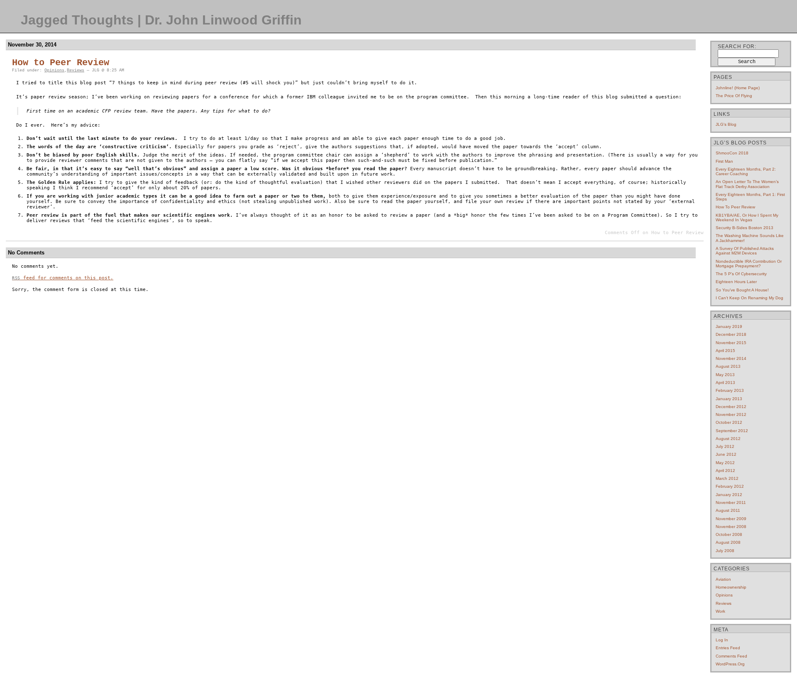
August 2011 (728, 510)
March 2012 (727, 478)
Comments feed (731, 656)
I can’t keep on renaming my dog (749, 298)
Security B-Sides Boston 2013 (744, 227)
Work (720, 611)
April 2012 (725, 470)
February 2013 (730, 390)
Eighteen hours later (736, 281)
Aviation (723, 579)
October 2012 (729, 422)
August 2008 (728, 542)
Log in (722, 640)
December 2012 (731, 406)
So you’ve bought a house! (742, 290)
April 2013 (725, 382)
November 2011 (731, 502)
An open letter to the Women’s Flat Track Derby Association (747, 183)
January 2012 (729, 494)
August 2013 (728, 366)
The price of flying (734, 95)
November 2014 (731, 358)
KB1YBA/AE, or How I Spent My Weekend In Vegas (747, 217)
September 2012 (732, 430)
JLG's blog (726, 124)
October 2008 (729, 534)
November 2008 (731, 526)
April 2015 (725, 350)
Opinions (54, 70)
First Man (724, 161)
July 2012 (725, 446)
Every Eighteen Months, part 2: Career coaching (746, 171)
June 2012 (726, 454)
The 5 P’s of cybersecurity (741, 273)
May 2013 (725, 374)
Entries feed (728, 647)
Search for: (737, 46)
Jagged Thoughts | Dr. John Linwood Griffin (161, 19)
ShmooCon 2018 (732, 153)
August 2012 (728, 438)
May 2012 (725, 462)
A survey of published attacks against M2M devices (745, 250)
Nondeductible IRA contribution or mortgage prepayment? (749, 263)
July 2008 (725, 550)
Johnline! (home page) (738, 88)
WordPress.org (730, 664)
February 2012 (730, 486)
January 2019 (729, 326)
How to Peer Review (60, 63)
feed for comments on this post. (62, 278)
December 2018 (731, 334)
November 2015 (731, 342)
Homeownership (731, 587)
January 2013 (729, 398)
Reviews (75, 70)
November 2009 (731, 518)
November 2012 (731, 414)
